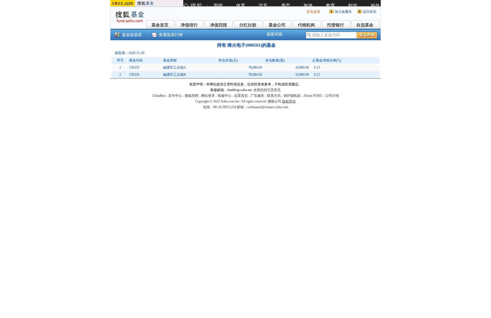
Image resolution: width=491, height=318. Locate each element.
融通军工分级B (174, 75)
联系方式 (274, 96)
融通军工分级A (174, 67)
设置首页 (241, 96)
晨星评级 (274, 34)
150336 (134, 75)
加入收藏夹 (343, 12)
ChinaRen (158, 96)
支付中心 (175, 96)
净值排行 (189, 25)
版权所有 (289, 101)
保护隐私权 (292, 96)
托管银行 (335, 25)
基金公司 (277, 25)
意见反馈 (313, 12)
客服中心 (224, 96)
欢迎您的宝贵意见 (267, 90)
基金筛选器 (132, 35)
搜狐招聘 (191, 96)
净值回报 (218, 25)
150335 (134, 67)
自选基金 (364, 25)
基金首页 (159, 25)
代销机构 (306, 25)
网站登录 (208, 96)
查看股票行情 (171, 35)
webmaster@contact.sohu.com (267, 107)
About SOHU (313, 96)
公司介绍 (332, 96)
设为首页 (369, 12)
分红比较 (247, 25)
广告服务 (257, 96)
